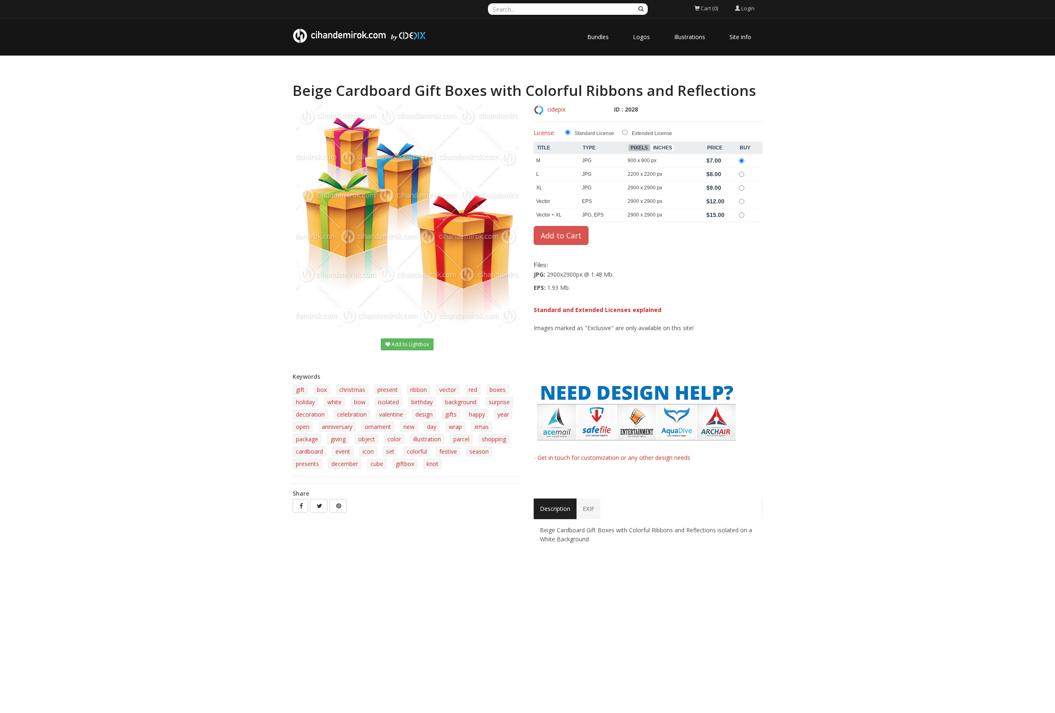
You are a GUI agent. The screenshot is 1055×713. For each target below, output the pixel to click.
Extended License (652, 133)
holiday (305, 402)
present (387, 390)
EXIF (588, 509)
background (460, 402)
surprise (499, 402)
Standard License (594, 133)
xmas (481, 427)
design (424, 414)
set (390, 451)
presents (307, 464)
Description (555, 509)
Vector (543, 201)
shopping (494, 439)
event (342, 451)
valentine (391, 414)
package (307, 439)
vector (447, 390)
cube (376, 464)
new (409, 427)
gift (300, 390)
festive (448, 451)
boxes (498, 390)
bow (360, 402)
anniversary (337, 427)
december (344, 464)
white (334, 402)
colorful (417, 451)
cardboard (309, 451)
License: (544, 133)
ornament (378, 427)
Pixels (639, 148)
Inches (662, 148)
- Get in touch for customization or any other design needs (612, 457)
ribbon (418, 390)
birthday (422, 402)
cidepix (556, 109)
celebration (352, 414)
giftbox (405, 464)
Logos (641, 37)
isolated (388, 402)
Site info (740, 37)
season (479, 451)
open (302, 427)
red (473, 390)
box (322, 390)
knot (432, 464)
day (431, 427)
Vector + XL (549, 215)
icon (368, 451)
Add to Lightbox (409, 344)
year (503, 414)
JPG (586, 160)
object (366, 439)
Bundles (598, 37)
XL (539, 188)
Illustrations (689, 37)
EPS (587, 201)
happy (477, 414)
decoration (310, 414)
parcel (461, 439)
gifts (451, 414)
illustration (427, 439)
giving (338, 439)
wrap (455, 427)
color (394, 439)
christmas (352, 390)
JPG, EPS (593, 215)
